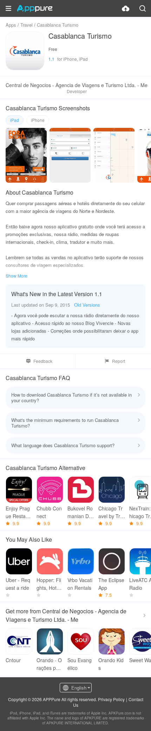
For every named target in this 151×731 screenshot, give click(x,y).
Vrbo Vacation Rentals (79, 583)
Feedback (42, 361)
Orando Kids (111, 664)
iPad (14, 120)
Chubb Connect (49, 512)
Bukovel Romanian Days (80, 512)
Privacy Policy (111, 699)
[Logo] (34, 8)
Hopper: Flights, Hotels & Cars (50, 584)
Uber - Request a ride (18, 583)
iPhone (38, 120)
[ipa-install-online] (125, 8)
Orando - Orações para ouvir (50, 664)
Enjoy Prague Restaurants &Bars (18, 512)
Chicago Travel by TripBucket (111, 512)
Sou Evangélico (79, 664)
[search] (142, 8)
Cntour (13, 660)
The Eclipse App (111, 583)
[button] (8, 8)
